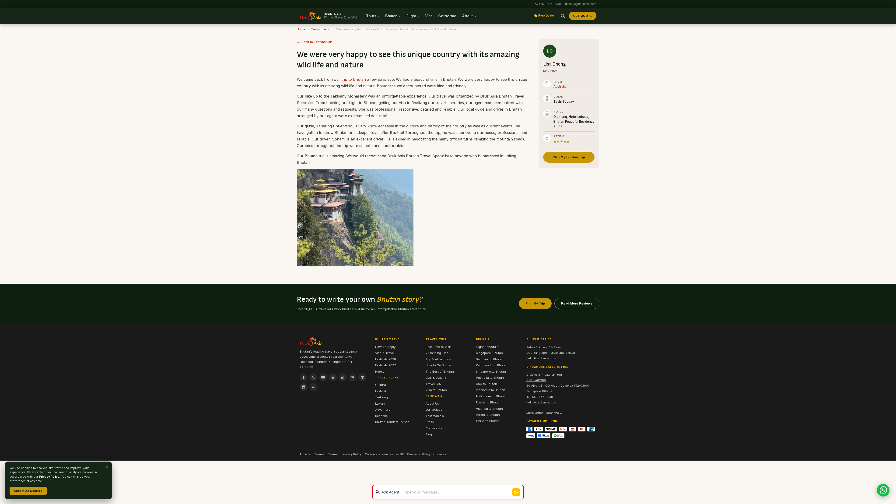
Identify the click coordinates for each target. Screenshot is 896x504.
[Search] (563, 16)
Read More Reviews (576, 303)
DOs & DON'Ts (436, 377)
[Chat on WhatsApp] (883, 490)
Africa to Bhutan (488, 414)
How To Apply (385, 347)
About (468, 16)
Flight (411, 16)
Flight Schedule (487, 347)
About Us (432, 403)
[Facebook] (304, 377)
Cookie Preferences (379, 454)
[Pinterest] (353, 377)
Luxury (380, 403)
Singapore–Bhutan (489, 353)
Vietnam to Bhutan (489, 408)
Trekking (381, 397)
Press (430, 422)
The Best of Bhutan (440, 371)
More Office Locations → (544, 413)
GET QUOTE (582, 16)
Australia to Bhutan (490, 377)
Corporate (447, 16)
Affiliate (305, 454)
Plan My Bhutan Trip (569, 157)
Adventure (382, 409)
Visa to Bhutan (436, 390)
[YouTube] (323, 377)
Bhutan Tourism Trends (392, 422)
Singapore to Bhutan (491, 371)
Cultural (381, 385)
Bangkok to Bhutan (490, 359)
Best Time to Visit (438, 347)
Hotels (379, 371)
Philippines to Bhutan (491, 396)
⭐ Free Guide (544, 15)
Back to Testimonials (316, 42)
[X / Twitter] (313, 377)
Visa (429, 16)
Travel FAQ (433, 384)
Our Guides (434, 409)
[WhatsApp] (343, 377)
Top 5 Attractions (438, 359)
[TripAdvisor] (362, 377)
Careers (319, 454)
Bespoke (381, 416)
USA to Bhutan (486, 384)
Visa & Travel (385, 353)
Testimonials (320, 29)
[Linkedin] (304, 387)
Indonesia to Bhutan (490, 390)
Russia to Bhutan (488, 402)
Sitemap (333, 454)
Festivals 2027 (385, 365)
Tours (371, 16)
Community (434, 428)
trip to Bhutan (353, 79)
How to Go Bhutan (439, 365)
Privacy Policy (352, 454)
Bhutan (391, 16)
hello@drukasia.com (582, 4)
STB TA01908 (536, 380)
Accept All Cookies (28, 491)
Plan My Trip (535, 303)
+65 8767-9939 (550, 4)
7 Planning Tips (437, 353)
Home (301, 29)
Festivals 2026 (385, 359)
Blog (429, 434)
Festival (380, 391)
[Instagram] (333, 377)
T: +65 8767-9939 (539, 397)
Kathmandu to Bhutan (492, 365)
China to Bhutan (488, 421)
